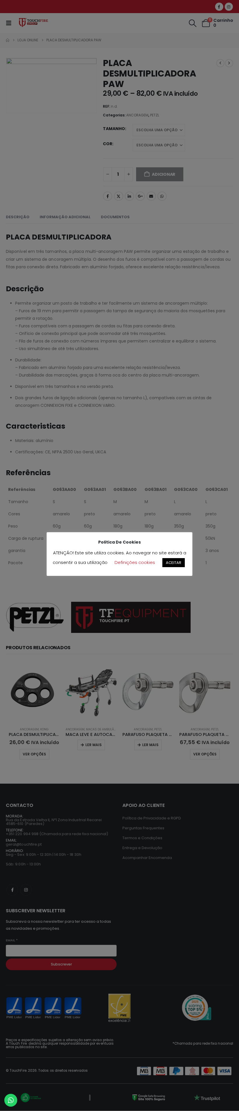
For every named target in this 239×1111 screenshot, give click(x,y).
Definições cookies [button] (135, 562)
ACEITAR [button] (173, 562)
